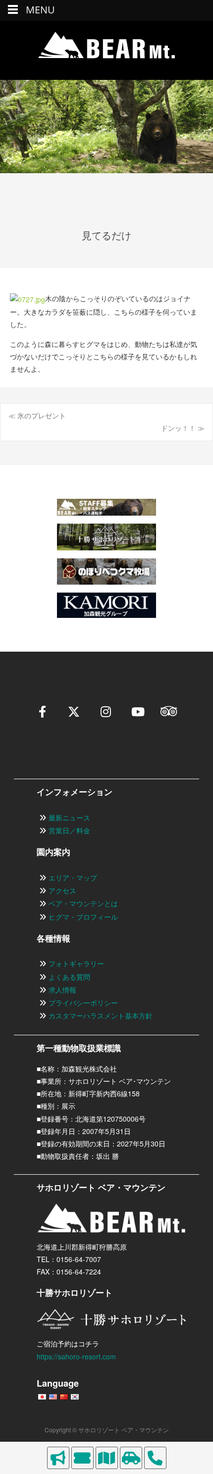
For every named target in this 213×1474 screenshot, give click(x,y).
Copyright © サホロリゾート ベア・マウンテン (107, 1429)
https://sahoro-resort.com (76, 1356)
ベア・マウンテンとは (83, 903)
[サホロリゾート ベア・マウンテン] (106, 50)
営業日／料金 (69, 830)
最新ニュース (69, 817)
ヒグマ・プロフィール (83, 917)
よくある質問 (69, 977)
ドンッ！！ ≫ (183, 428)
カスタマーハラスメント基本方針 (101, 1015)
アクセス (62, 890)
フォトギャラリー (76, 963)
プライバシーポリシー (83, 1002)
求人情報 (62, 990)
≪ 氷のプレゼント (37, 415)
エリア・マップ (73, 877)
